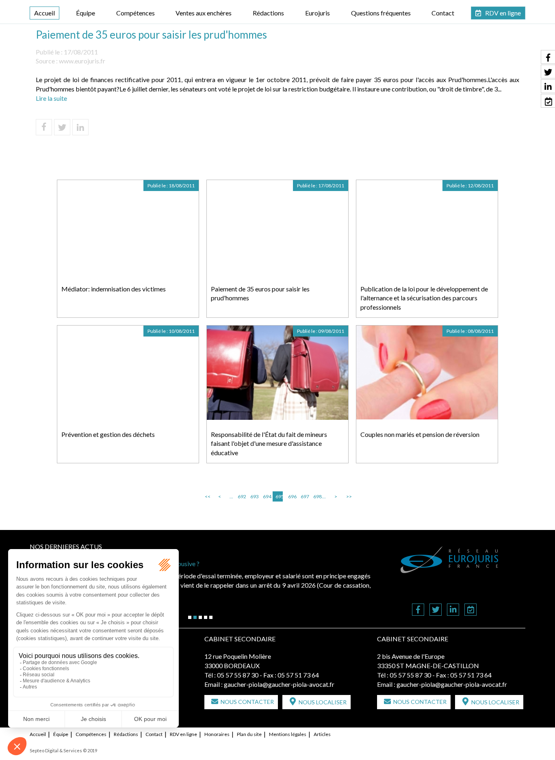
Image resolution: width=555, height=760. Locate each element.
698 (317, 496)
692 (241, 496)
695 (279, 496)
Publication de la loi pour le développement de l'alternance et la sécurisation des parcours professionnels (424, 298)
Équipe (85, 13)
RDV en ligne (503, 13)
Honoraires (217, 734)
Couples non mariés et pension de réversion (419, 434)
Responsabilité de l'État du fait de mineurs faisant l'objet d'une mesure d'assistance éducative (269, 443)
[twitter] (435, 610)
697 (304, 496)
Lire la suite (51, 98)
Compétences (135, 13)
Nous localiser (323, 702)
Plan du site (249, 734)
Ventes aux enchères (204, 13)
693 (254, 496)
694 (266, 496)
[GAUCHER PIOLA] (450, 559)
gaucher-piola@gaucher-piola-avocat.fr (279, 684)
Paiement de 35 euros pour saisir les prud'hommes (260, 293)
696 (291, 496)
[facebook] (418, 610)
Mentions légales (287, 734)
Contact (442, 13)
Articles (322, 734)
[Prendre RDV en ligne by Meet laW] (470, 610)
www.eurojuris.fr (82, 61)
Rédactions (268, 13)
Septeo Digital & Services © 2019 (63, 750)
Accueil (44, 13)
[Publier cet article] (62, 127)
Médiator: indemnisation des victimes (113, 289)
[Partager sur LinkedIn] (80, 127)
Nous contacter (247, 701)
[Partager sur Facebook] (44, 127)
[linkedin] (453, 610)
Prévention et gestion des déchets (108, 434)
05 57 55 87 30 (237, 675)
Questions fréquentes (381, 13)
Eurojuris (317, 13)
